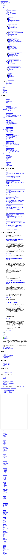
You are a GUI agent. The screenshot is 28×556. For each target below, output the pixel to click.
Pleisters (10, 75)
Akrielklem (10, 69)
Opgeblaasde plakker (12, 34)
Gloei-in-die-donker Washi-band (15, 52)
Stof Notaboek (11, 30)
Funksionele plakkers (12, 38)
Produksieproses (9, 83)
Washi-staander (11, 70)
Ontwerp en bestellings (8, 355)
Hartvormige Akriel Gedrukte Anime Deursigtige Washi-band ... (13, 228)
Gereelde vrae (6, 85)
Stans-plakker (11, 35)
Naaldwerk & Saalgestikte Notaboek (15, 32)
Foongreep (10, 78)
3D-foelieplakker (11, 42)
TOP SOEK (13, 388)
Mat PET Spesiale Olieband (14, 66)
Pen (9, 19)
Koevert (10, 16)
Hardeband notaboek (12, 27)
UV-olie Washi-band (12, 56)
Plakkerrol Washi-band (13, 55)
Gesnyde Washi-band (12, 48)
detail (10, 253)
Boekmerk (10, 77)
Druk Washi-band (12, 47)
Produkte (5, 90)
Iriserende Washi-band (13, 50)
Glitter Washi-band (12, 49)
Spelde (9, 74)
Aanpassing (5, 9)
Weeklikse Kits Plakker (13, 40)
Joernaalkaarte (11, 17)
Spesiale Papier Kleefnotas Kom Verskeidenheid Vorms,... (12, 198)
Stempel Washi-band (12, 54)
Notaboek (8, 25)
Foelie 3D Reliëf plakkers (12, 302)
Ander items (8, 11)
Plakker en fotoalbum (12, 24)
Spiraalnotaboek (11, 26)
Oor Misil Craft (9, 82)
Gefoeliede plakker (12, 37)
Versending (5, 357)
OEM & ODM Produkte (8, 12)
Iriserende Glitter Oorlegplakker (14, 41)
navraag (7, 253)
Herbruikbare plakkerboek (13, 23)
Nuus (4, 87)
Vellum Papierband (12, 57)
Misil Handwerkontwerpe (8, 152)
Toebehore (8, 68)
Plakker (7, 33)
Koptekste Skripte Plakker (13, 39)
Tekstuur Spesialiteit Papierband (14, 60)
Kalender (10, 14)
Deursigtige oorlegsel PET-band (14, 67)
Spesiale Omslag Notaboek (13, 31)
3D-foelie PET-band (12, 64)
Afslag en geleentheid (7, 356)
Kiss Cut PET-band (12, 63)
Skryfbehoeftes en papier (11, 13)
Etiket (9, 18)
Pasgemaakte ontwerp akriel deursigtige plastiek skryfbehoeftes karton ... (14, 217)
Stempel (10, 73)
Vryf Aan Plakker (12, 43)
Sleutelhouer (10, 76)
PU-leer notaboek (12, 28)
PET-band (10, 62)
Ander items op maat (7, 372)
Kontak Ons (5, 84)
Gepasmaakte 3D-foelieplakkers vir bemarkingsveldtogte (15, 239)
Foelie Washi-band (12, 46)
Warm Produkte (23, 386)
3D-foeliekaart (11, 80)
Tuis (4, 7)
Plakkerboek (10, 21)
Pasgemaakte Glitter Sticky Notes (12, 177)
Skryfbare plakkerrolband (13, 59)
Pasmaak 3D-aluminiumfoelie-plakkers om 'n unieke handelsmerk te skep (15, 282)
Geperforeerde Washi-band (13, 53)
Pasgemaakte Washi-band (11, 10)
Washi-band (8, 45)
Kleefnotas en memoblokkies (14, 20)
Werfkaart (3, 388)
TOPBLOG (7, 388)
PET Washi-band (9, 61)
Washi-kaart (10, 71)
